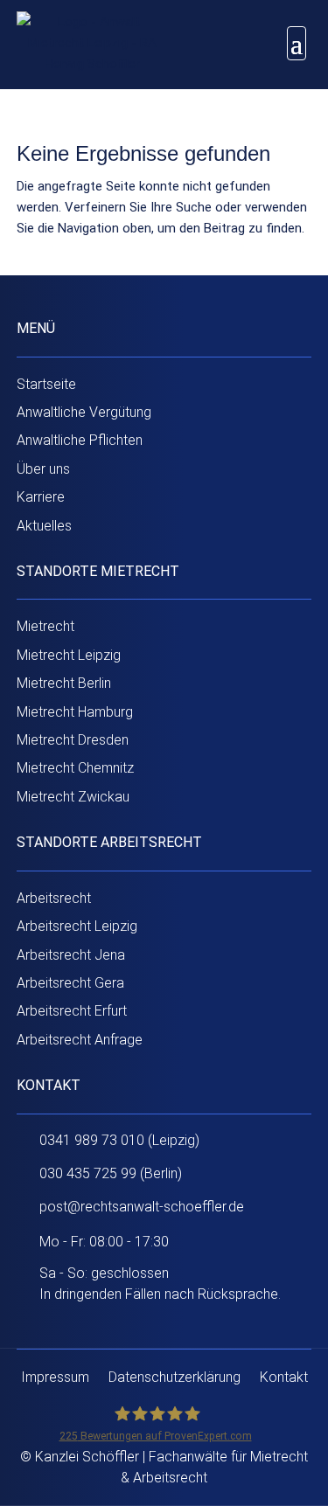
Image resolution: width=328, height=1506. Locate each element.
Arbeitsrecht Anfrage (80, 1039)
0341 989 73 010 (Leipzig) (119, 1140)
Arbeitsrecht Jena (71, 955)
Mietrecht (45, 626)
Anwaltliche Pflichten (80, 440)
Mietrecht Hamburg (75, 712)
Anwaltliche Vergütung (84, 412)
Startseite (46, 384)
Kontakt (284, 1377)
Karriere (41, 497)
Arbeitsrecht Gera (70, 983)
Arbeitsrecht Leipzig (77, 926)
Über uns (43, 469)
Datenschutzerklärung (174, 1377)
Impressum (55, 1377)
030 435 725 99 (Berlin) (110, 1173)
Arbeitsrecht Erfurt (72, 1011)
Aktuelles (44, 525)
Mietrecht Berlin (64, 683)
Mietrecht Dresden (73, 740)
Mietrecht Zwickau (73, 796)
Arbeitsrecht (54, 898)
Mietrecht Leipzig (69, 655)
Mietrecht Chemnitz (75, 768)
